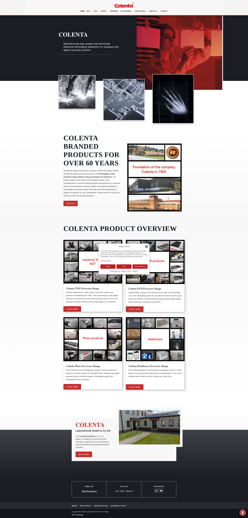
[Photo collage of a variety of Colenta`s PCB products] (155, 262)
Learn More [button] (72, 309)
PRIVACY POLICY (126, 271)
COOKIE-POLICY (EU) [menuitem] (101, 506)
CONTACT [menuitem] (164, 11)
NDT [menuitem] (88, 11)
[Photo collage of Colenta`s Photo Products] (92, 339)
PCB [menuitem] (95, 11)
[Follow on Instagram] (156, 491)
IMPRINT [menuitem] (74, 506)
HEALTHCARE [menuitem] (140, 11)
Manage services (106, 261)
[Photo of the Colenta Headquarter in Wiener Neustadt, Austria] (149, 427)
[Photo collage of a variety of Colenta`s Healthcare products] (155, 339)
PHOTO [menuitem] (103, 11)
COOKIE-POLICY (115, 271)
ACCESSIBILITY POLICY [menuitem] (118, 506)
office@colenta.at (89, 491)
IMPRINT (135, 271)
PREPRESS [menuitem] (114, 11)
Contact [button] (70, 203)
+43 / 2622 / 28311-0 (124, 491)
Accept (108, 266)
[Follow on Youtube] (161, 491)
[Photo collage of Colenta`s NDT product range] (92, 262)
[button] (147, 247)
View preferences (140, 266)
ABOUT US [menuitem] (153, 11)
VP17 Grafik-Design (77, 515)
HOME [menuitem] (82, 11)
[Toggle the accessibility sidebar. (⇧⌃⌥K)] (243, 513)
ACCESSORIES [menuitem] (125, 11)
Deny (124, 266)
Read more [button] (83, 454)
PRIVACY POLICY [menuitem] (85, 506)
